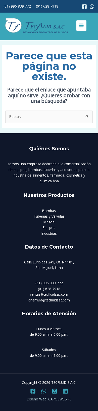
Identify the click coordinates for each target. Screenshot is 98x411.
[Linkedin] (65, 391)
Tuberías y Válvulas (49, 216)
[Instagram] (91, 6)
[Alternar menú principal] (81, 25)
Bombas (49, 210)
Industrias (49, 233)
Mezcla (49, 222)
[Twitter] (43, 391)
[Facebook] (84, 6)
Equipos (49, 227)
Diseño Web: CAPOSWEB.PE (49, 399)
